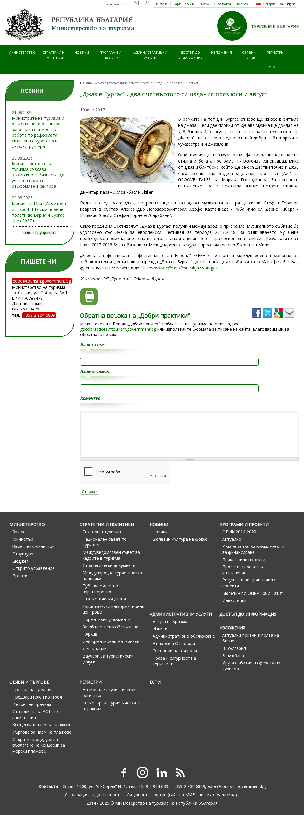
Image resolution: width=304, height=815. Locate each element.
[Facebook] (123, 772)
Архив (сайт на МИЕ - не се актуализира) (196, 794)
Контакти (224, 4)
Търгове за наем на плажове (42, 732)
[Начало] (70, 42)
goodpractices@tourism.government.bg (118, 329)
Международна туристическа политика (112, 575)
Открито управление (33, 568)
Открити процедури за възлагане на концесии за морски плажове (38, 745)
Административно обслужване (184, 636)
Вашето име (92, 344)
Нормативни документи (107, 619)
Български (269, 4)
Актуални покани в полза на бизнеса (250, 638)
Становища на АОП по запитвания (35, 714)
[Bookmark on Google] (279, 320)
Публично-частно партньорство (100, 589)
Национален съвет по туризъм (105, 542)
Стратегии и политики (53, 55)
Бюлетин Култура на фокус (180, 539)
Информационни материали (111, 641)
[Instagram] (142, 772)
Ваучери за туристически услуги (108, 659)
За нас (18, 532)
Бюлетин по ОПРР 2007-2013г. (253, 593)
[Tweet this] (268, 320)
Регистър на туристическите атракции (112, 706)
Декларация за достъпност (92, 794)
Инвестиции (234, 600)
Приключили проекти (243, 559)
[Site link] (234, 42)
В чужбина (233, 655)
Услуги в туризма (170, 621)
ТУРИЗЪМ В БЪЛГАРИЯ (275, 26)
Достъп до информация (190, 55)
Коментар (90, 398)
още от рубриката (39, 232)
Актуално (231, 539)
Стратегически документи (109, 565)
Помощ (206, 4)
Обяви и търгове (249, 55)
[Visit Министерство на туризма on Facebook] (257, 320)
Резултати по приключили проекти (248, 583)
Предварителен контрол (37, 697)
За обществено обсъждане (110, 627)
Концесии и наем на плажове (42, 724)
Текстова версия (115, 4)
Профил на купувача (33, 689)
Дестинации (95, 648)
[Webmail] (137, 4)
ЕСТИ (271, 67)
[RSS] (180, 772)
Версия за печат (89, 297)
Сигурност (137, 794)
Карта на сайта (184, 4)
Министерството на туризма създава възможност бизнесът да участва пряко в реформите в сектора (38, 175)
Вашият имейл (95, 371)
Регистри (275, 52)
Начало (86, 83)
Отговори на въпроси (175, 650)
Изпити (160, 628)
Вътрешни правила (31, 704)
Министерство (22, 52)
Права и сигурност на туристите (174, 661)
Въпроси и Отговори (174, 643)
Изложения (221, 52)
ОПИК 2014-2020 (239, 532)
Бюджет (20, 561)
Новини (82, 52)
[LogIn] (147, 4)
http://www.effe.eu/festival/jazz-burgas (180, 268)
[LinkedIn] (161, 772)
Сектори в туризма (102, 532)
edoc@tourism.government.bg (237, 786)
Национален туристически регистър (109, 692)
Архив (91, 634)
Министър (22, 539)
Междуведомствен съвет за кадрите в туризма (111, 555)
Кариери (243, 4)
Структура (22, 554)
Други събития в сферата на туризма (251, 665)
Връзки (19, 575)
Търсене (161, 4)
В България (234, 648)
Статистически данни (104, 599)
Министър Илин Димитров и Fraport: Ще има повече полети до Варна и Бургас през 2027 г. (39, 212)
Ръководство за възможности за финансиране (253, 549)
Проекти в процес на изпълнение (243, 570)
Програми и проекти (110, 55)
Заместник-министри (33, 546)
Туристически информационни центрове (113, 609)
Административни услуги (150, 55)
